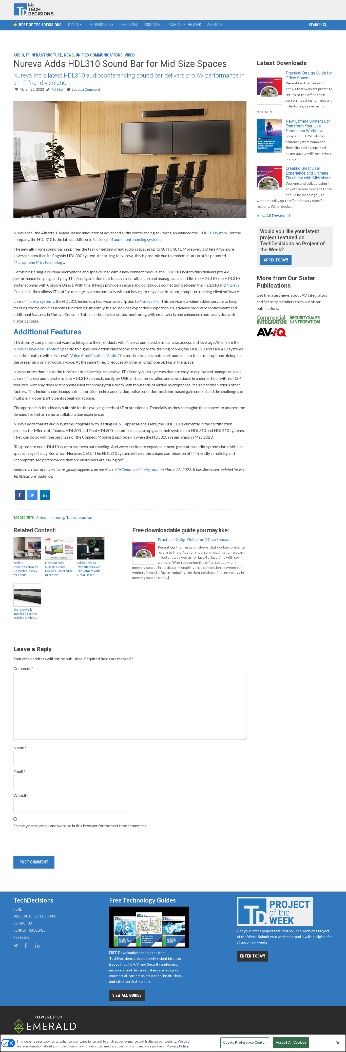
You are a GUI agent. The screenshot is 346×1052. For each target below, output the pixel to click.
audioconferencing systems (137, 239)
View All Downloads (274, 215)
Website (20, 795)
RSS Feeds (21, 937)
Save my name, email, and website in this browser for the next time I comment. (80, 825)
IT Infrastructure (44, 55)
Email (19, 771)
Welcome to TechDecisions (34, 916)
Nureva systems (40, 301)
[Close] (337, 1042)
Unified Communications (99, 55)
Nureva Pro (150, 301)
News (69, 55)
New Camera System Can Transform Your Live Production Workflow (308, 126)
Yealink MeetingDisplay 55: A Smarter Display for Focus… (26, 569)
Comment (23, 668)
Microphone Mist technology (38, 262)
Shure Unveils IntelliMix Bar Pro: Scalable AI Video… (26, 613)
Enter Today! (252, 956)
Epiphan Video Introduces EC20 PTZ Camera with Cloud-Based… (88, 569)
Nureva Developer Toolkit (36, 348)
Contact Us (22, 923)
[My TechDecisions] (33, 14)
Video (130, 55)
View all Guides (127, 995)
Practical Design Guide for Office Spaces (193, 539)
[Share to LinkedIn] (45, 498)
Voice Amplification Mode (93, 355)
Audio (18, 55)
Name (20, 747)
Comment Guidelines (29, 930)
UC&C (118, 423)
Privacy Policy (178, 1046)
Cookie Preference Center (244, 1042)
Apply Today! (276, 260)
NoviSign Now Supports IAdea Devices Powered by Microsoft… (58, 569)
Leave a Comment (86, 89)
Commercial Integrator (140, 469)
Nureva (71, 518)
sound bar (85, 518)
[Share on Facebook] (20, 498)
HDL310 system (213, 232)
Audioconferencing (50, 518)
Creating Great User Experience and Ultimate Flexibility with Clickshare (308, 173)
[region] (173, 1043)
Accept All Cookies (291, 1042)
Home (17, 909)
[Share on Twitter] (32, 498)
